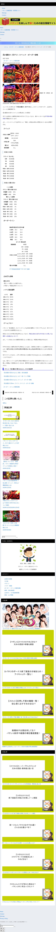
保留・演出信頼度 (9, 590)
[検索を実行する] (17, 537)
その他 (6, 581)
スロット (6, 583)
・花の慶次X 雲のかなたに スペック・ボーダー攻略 (17, 379)
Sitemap (4, 13)
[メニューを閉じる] (0, 1)
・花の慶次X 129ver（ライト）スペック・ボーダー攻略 (18, 383)
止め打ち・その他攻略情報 (11, 592)
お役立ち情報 (8, 579)
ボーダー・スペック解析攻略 (12, 60)
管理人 (4, 403)
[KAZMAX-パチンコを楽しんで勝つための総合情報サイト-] (28, 21)
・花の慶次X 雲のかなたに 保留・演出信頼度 (15, 372)
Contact (4, 15)
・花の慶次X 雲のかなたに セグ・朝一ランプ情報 (16, 376)
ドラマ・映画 (8, 586)
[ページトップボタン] (0, 924)
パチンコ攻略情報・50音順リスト (11, 10)
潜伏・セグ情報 (8, 595)
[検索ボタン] (0, 38)
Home (3, 8)
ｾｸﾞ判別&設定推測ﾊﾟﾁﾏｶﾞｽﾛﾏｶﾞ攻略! (19, 269)
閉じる (2, 928)
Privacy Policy (4, 918)
